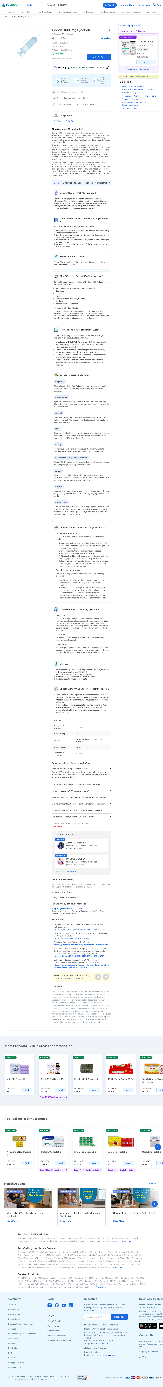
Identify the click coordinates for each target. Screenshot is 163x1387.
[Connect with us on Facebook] (57, 1305)
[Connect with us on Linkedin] (71, 1305)
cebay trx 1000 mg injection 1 (70, 1284)
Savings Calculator (16, 1362)
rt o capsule (103, 1238)
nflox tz (34, 1241)
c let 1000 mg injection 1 (83, 1281)
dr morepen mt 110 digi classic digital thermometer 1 (39, 1252)
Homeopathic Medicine (131, 12)
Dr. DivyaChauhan (75, 858)
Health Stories (14, 1314)
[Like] (98, 977)
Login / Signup (143, 5)
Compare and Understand (138, 69)
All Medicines (13, 1338)
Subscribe (119, 1316)
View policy (80, 92)
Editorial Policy (70, 871)
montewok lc (23, 1241)
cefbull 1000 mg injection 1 (83, 1287)
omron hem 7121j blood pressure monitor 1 (112, 1264)
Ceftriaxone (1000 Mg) (64, 121)
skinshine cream (64, 1238)
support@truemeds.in (62, 908)
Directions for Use (72, 182)
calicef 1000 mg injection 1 (46, 1284)
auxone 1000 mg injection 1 (118, 1278)
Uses (56, 182)
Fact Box (126, 108)
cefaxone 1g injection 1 (39, 1287)
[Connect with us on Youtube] (64, 1305)
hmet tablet (115, 1238)
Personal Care (26, 12)
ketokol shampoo (129, 1238)
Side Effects (151, 89)
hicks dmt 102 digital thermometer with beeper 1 (38, 1264)
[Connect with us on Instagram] (49, 1305)
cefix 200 (105, 1241)
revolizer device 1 (107, 1258)
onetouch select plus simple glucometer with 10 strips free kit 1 (116, 1261)
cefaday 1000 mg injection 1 (121, 1284)
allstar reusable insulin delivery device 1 (76, 1264)
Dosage (125, 99)
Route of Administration (98, 182)
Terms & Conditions (55, 1321)
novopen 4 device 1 (83, 1267)
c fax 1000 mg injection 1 (61, 1281)
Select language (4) (128, 25)
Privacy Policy (53, 1326)
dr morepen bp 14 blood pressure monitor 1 (80, 1252)
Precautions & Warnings (132, 96)
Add (27, 1090)
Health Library (14, 1319)
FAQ (10, 1353)
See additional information (35, 1379)
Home (6, 17)
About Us (12, 1305)
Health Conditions (45, 12)
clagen (54, 1241)
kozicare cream (93, 1241)
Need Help (12, 1348)
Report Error (57, 826)
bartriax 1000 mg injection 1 (38, 1281)
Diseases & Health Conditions (20, 1324)
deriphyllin (115, 1241)
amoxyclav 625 (90, 1238)
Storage (135, 99)
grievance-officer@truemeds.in (103, 1355)
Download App (127, 5)
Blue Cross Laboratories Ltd (62, 34)
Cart (159, 5)
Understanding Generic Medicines (22, 1333)
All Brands (12, 1343)
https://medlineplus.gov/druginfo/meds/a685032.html (79, 929)
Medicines (10, 12)
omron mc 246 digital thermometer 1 (35, 1261)
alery (72, 1241)
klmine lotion (44, 1241)
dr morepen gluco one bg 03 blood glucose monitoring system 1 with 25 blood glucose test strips (91, 1255)
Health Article (13, 1309)
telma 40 (22, 1238)
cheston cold (50, 1238)
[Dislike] (106, 977)
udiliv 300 (31, 1238)
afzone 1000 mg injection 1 (72, 1278)
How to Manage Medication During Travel (134, 1213)
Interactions (150, 96)
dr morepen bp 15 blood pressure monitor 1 (70, 1261)
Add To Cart (99, 57)
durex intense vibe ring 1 (64, 1267)
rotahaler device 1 (106, 1252)
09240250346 (80, 908)
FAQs (135, 108)
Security (11, 1358)
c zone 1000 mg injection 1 (123, 1281)
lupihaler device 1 (45, 1258)
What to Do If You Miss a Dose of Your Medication (25, 1214)
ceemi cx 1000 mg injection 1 (96, 1284)
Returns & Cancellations (57, 1335)
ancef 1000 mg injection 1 (95, 1278)
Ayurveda (12, 1329)
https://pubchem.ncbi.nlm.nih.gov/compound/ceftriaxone (81, 944)
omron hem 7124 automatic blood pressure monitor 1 (76, 1258)
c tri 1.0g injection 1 (103, 1281)
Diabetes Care (89, 12)
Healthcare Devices (108, 12)
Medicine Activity (129, 92)
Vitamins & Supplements (68, 12)
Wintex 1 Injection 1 (146, 41)
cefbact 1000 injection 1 (60, 1287)
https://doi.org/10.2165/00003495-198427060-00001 (79, 956)
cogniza (39, 1238)
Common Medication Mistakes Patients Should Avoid (80, 1214)
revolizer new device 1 (101, 1267)
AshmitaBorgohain (76, 842)
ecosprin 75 (77, 1238)
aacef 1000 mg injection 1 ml (29, 1278)
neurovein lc (80, 1241)
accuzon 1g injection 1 (51, 1278)
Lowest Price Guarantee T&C (59, 1340)
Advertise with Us (15, 1367)
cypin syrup (63, 1241)
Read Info (107, 38)
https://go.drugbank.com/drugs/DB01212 (73, 938)
